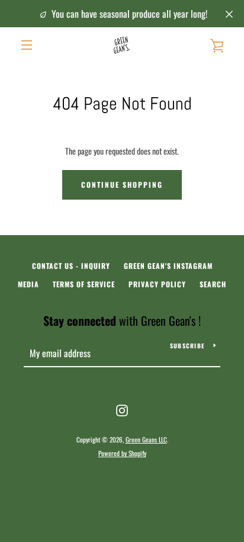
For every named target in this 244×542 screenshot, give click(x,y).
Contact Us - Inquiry (71, 266)
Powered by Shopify (122, 453)
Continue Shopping (122, 184)
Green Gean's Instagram (168, 266)
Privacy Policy (157, 284)
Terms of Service (84, 284)
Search (213, 284)
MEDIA (28, 284)
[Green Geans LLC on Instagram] (122, 409)
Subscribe (187, 345)
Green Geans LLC (146, 439)
